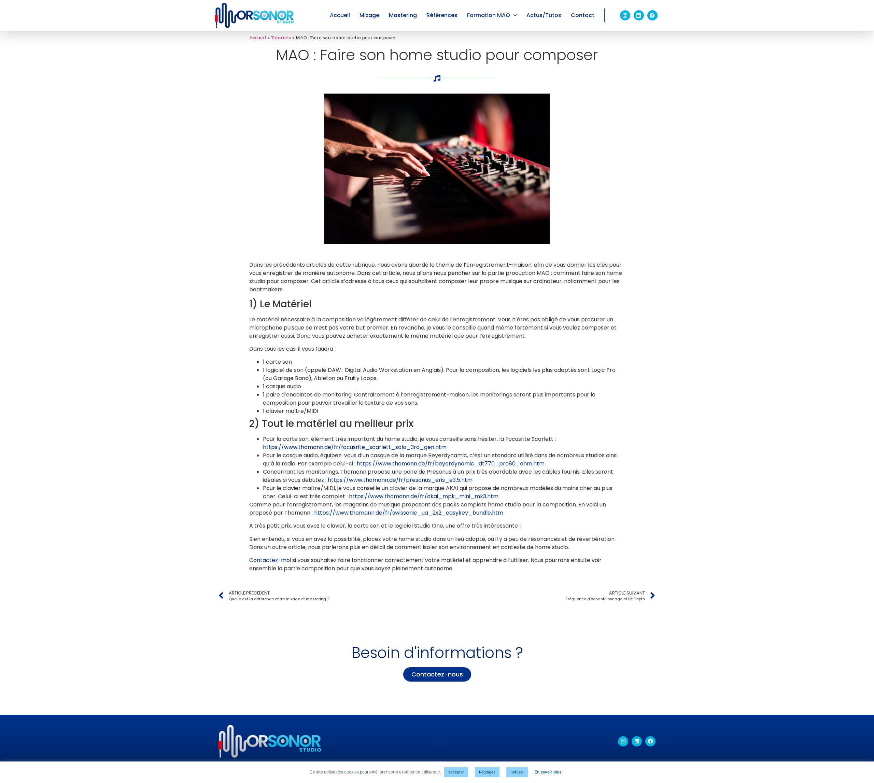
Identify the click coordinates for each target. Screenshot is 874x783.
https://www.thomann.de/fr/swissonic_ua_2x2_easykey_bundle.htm (408, 513)
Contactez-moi (270, 560)
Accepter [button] (456, 772)
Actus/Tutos (543, 15)
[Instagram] (625, 15)
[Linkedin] (639, 15)
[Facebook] (652, 15)
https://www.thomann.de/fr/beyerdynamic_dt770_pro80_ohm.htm (451, 463)
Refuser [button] (517, 772)
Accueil (340, 15)
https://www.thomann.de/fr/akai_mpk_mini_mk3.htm (423, 496)
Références (441, 15)
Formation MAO (488, 15)
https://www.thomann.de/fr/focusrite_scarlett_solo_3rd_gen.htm (355, 447)
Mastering (403, 15)
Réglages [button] (487, 772)
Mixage (369, 15)
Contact (582, 15)
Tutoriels (281, 37)
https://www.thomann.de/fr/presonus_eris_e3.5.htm (400, 480)
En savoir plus (548, 771)
